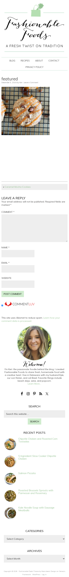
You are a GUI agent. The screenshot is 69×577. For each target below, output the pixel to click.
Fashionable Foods (34, 28)
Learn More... (34, 383)
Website (6, 278)
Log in (44, 574)
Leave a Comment (31, 82)
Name (5, 247)
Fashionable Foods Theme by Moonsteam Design (37, 571)
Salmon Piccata (27, 473)
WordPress (36, 574)
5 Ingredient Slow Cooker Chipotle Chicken (37, 457)
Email (5, 262)
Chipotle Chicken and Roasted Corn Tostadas (37, 440)
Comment (7, 212)
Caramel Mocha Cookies (18, 186)
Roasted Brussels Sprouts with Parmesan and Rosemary (35, 492)
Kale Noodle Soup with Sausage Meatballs (36, 509)
